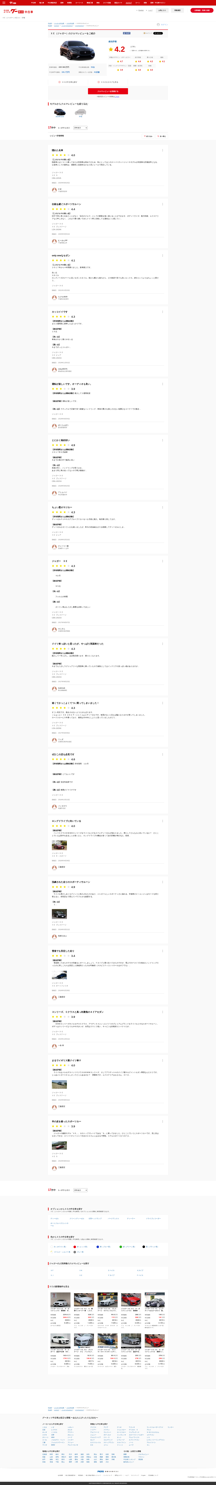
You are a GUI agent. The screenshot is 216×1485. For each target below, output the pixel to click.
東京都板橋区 (62, 690)
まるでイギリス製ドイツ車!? (66, 1060)
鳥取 (88, 1459)
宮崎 (113, 1454)
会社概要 (60, 1475)
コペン (106, 1445)
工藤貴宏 (61, 867)
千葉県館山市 (62, 243)
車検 (98, 3)
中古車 (50, 23)
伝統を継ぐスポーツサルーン (66, 204)
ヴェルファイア (95, 1437)
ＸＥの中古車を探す (69, 82)
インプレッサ (121, 1435)
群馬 (57, 1457)
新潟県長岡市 (62, 427)
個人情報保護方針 (71, 1475)
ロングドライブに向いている (66, 821)
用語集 (140, 1459)
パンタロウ (62, 806)
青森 (43, 1457)
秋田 (51, 1454)
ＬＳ (148, 1437)
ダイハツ (45, 1437)
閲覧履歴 (177, 10)
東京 (63, 1454)
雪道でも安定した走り (63, 951)
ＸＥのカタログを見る (109, 82)
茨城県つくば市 (63, 548)
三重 (76, 1462)
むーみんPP (62, 240)
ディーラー (131, 1218)
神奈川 (64, 1457)
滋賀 (82, 1454)
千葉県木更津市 (63, 299)
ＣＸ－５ (107, 1437)
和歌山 (88, 1457)
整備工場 (90, 3)
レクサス (54, 1430)
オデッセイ (107, 1435)
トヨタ (44, 1427)
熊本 (107, 1459)
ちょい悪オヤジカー (62, 507)
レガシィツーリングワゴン (156, 1440)
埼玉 (57, 1459)
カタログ (129, 3)
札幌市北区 (62, 808)
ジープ (70, 1437)
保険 (145, 3)
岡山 (95, 1454)
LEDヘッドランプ (95, 1218)
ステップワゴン (109, 1442)
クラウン (107, 1430)
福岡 (101, 1462)
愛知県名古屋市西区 (65, 371)
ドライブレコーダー (153, 1218)
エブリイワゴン (134, 1440)
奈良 (88, 1454)
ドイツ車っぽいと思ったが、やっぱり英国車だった (78, 644)
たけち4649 (62, 297)
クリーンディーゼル (77, 1218)
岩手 (43, 1459)
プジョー (71, 1442)
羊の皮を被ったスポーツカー (66, 1121)
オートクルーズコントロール (59, 1224)
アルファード (94, 1432)
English (141, 10)
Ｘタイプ (140, 1270)
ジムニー (93, 1435)
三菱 (43, 1442)
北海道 (44, 1454)
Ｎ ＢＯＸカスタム (153, 1432)
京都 (82, 1457)
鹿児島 (114, 1457)
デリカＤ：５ (133, 1430)
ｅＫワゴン (150, 1435)
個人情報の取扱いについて (93, 1475)
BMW (53, 1445)
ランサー (171, 1427)
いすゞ (53, 1427)
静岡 (76, 1457)
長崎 (107, 1457)
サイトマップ (135, 1475)
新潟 (63, 1459)
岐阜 (76, 1454)
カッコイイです (60, 312)
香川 (101, 1454)
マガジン (141, 1457)
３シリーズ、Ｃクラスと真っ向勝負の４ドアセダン (78, 1012)
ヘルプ (150, 10)
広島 (95, 1457)
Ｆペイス (140, 1275)
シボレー (71, 1427)
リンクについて (107, 1475)
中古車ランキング (130, 1459)
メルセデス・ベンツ (58, 1440)
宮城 (43, 1462)
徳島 (95, 1462)
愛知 (76, 1459)
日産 (43, 1430)
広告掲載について (153, 1475)
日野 (52, 1435)
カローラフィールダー (136, 1435)
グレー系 (80, 1252)
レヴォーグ (120, 1440)
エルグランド (108, 1440)
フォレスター (121, 1430)
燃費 (125, 1454)
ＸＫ (80, 1270)
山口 (95, 1459)
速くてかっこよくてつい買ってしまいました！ (75, 703)
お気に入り (162, 10)
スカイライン (121, 1442)
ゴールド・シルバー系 (62, 1252)
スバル (44, 1440)
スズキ (44, 1435)
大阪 (82, 1459)
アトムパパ (62, 492)
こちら (117, 96)
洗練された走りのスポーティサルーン (71, 882)
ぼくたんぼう (63, 425)
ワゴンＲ (132, 1427)
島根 (88, 1462)
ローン (138, 3)
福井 (70, 1457)
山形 (51, 1457)
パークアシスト (113, 1218)
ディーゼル (54, 1218)
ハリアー (93, 1430)
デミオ (119, 1427)
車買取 (69, 3)
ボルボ (70, 1430)
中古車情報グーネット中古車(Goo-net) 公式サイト (202, 1477)
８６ (91, 1445)
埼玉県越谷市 (62, 494)
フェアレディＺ (134, 1432)
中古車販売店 (52, 3)
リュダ (60, 739)
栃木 (57, 1454)
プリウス (93, 1427)
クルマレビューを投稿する (108, 91)
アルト (149, 1430)
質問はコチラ (118, 1475)
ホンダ (44, 1432)
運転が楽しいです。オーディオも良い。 (72, 384)
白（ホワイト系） (60, 1247)
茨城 (51, 1462)
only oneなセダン (61, 255)
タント (119, 1437)
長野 (70, 1462)
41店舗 (97, 72)
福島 (51, 1459)
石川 (70, 1454)
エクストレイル (95, 1442)
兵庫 (82, 1462)
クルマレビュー (143, 1454)
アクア (106, 1427)
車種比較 (127, 1457)
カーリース (79, 3)
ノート (131, 1442)
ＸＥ (80, 1275)
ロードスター (121, 1432)
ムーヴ (131, 1445)
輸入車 (42, 3)
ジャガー (71, 1440)
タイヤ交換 (107, 3)
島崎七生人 (62, 936)
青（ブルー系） (105, 1247)
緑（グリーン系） (129, 1247)
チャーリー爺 (63, 546)
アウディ (71, 1432)
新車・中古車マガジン (158, 3)
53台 (93, 67)
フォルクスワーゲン (58, 1442)
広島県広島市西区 (64, 631)
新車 (62, 3)
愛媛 (101, 1457)
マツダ (44, 1445)
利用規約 (80, 1475)
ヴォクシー (107, 1432)
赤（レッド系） (82, 1247)
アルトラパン (151, 1442)
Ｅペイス (111, 1270)
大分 (107, 1462)
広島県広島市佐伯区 (65, 742)
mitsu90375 (62, 369)
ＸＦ (52, 1270)
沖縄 (113, 1459)
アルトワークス (134, 1437)
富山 (63, 1462)
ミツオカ (54, 1432)
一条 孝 (61, 1045)
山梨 (70, 1459)
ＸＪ (52, 1275)
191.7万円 (66, 72)
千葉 (57, 1462)
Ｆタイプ (111, 1275)
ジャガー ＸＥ (60, 561)
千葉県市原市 (62, 191)
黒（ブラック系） (152, 1247)
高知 (101, 1459)
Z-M (59, 189)
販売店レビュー (129, 1462)
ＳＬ (148, 1445)
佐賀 (107, 1454)
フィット (120, 1445)
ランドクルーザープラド (155, 1427)
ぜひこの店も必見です (63, 754)
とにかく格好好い (61, 440)
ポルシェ (71, 1435)
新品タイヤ (118, 3)
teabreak (61, 688)
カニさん (61, 629)
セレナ (92, 1440)
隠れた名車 (57, 150)
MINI (52, 1437)
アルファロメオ (73, 1445)
